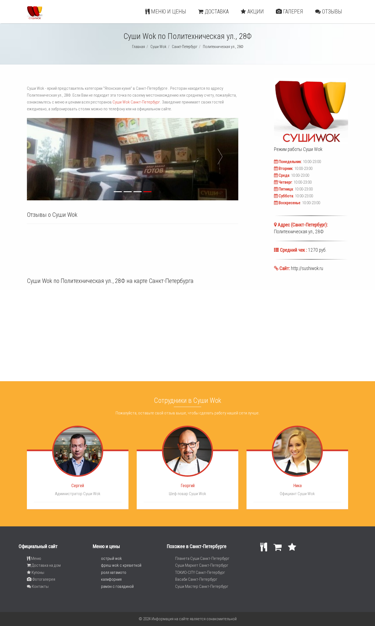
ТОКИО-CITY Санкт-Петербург (200, 572)
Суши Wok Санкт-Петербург (136, 102)
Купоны (37, 572)
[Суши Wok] (35, 18)
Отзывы (331, 11)
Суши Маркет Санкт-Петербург (201, 565)
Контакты (40, 586)
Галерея (292, 11)
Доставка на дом (46, 565)
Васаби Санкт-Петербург (196, 579)
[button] (78, 159)
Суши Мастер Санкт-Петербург (201, 586)
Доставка (216, 11)
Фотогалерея (43, 579)
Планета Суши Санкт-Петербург (202, 558)
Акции (255, 11)
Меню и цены (168, 11)
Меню (35, 558)
